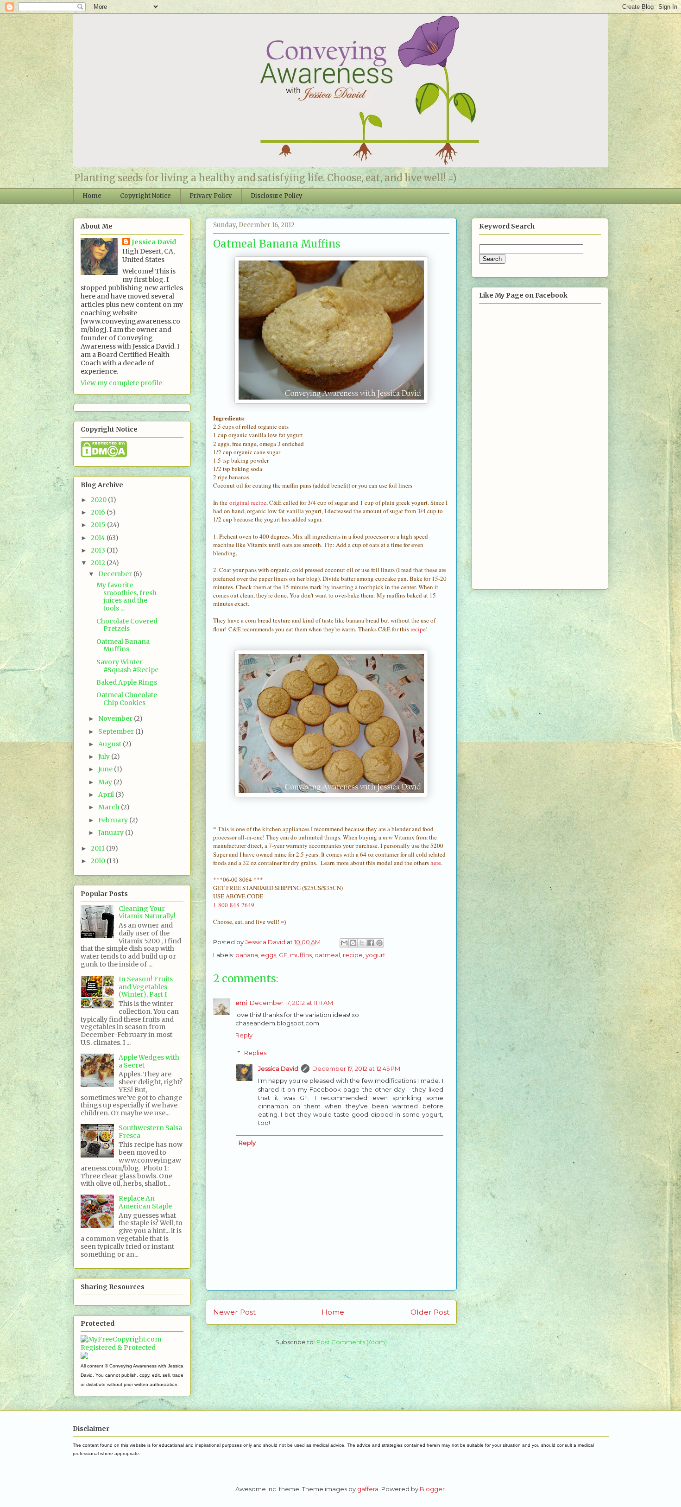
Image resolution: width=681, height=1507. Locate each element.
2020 (99, 500)
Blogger (432, 1489)
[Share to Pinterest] (379, 942)
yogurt (375, 955)
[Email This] (344, 942)
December (115, 574)
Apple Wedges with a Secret (149, 1061)
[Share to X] (361, 942)
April (106, 794)
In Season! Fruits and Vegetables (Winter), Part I (146, 987)
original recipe (247, 502)
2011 (98, 848)
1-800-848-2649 (233, 905)
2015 (99, 525)
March (109, 807)
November (116, 718)
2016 (99, 512)
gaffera (367, 1489)
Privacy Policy (210, 196)
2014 (99, 538)
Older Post (429, 1312)
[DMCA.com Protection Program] (104, 455)
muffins (301, 955)
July (104, 756)
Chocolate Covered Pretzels (127, 625)
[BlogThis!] (353, 942)
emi (241, 1002)
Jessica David (278, 1068)
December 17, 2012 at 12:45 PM (356, 1068)
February (113, 820)
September (116, 731)
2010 (99, 861)
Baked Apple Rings (126, 682)
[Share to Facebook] (370, 942)
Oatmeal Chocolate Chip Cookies (126, 699)
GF (283, 955)
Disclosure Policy (277, 196)
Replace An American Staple (145, 1202)
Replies (255, 1052)
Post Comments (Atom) (351, 1342)
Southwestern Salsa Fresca (150, 1132)
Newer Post (234, 1312)
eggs (268, 955)
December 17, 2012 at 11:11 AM (291, 1002)
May (106, 782)
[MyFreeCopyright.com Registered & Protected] (132, 1347)
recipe (417, 629)
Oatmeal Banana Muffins (123, 645)
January (111, 832)
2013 (99, 550)
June (106, 769)
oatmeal (327, 955)
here (435, 862)
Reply (243, 1035)
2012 (99, 563)
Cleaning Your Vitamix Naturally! (147, 912)
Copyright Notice (145, 196)
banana (246, 955)
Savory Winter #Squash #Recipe (127, 666)
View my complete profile (121, 383)
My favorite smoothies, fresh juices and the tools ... (126, 596)
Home (91, 196)
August (110, 744)
